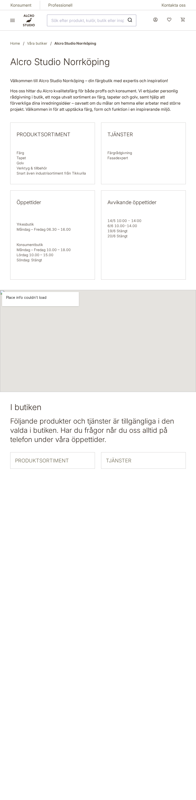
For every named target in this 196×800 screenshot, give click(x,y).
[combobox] (91, 20)
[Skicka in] (130, 20)
